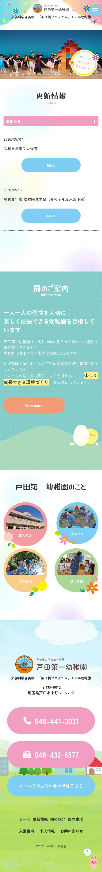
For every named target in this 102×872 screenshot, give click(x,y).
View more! (34, 405)
